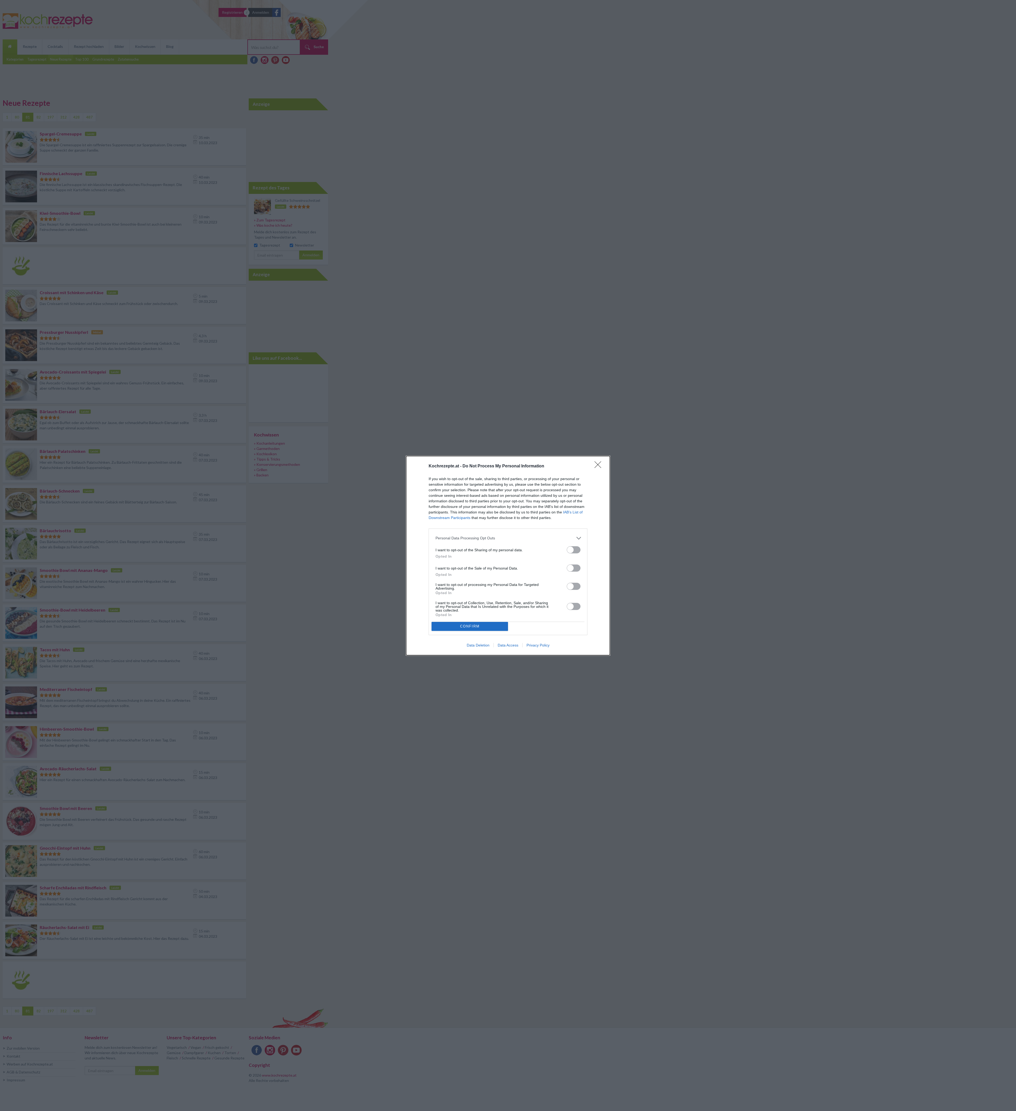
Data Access (508, 645)
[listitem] (508, 538)
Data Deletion (478, 645)
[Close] (600, 466)
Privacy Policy (538, 645)
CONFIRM (470, 626)
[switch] (573, 549)
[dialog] (508, 555)
